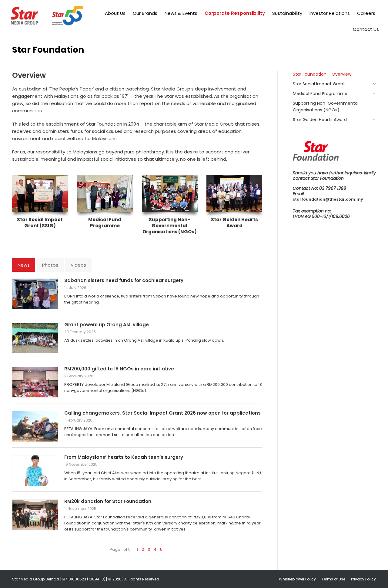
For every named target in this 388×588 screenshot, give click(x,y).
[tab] (23, 265)
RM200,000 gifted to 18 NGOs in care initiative (119, 369)
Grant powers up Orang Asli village (106, 324)
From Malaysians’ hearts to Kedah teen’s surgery (123, 457)
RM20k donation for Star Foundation (107, 501)
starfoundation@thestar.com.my (328, 199)
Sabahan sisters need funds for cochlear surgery (123, 280)
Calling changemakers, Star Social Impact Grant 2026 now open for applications (162, 413)
